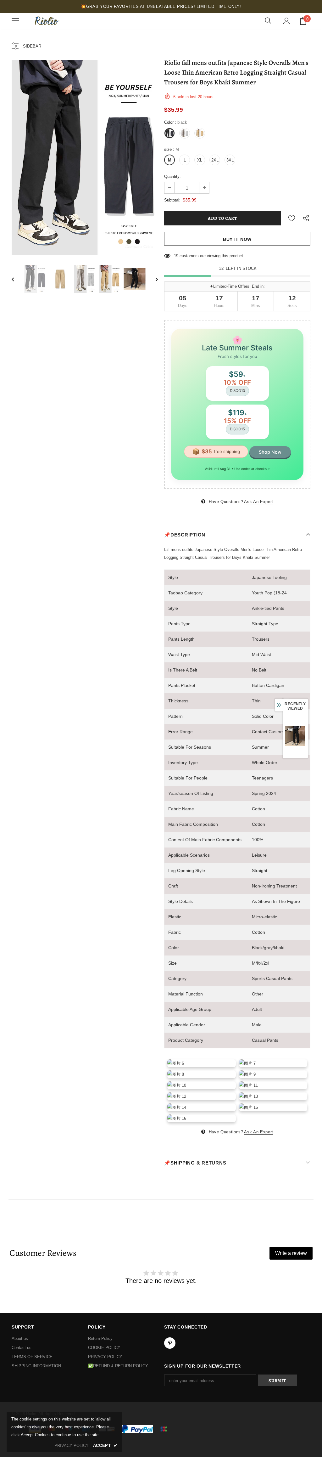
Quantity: (172, 176)
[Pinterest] (169, 1343)
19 (176, 255)
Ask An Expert (258, 501)
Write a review (291, 1253)
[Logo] (46, 20)
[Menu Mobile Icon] (15, 21)
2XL (215, 160)
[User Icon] (286, 21)
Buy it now (237, 239)
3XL (230, 160)
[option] (85, 157)
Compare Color (139, 246)
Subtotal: (172, 200)
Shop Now (270, 452)
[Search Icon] (268, 21)
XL (199, 160)
